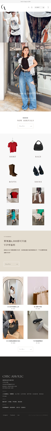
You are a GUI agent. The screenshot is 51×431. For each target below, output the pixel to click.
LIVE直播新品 (5, 394)
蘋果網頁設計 (45, 415)
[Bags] (38, 147)
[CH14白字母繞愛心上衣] (13, 294)
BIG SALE (41, 394)
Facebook (12, 415)
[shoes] (38, 173)
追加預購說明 (5, 407)
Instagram (5, 415)
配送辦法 (23, 407)
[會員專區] (28, 7)
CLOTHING (23, 394)
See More (22, 349)
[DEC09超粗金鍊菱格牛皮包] (13, 328)
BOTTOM (29, 394)
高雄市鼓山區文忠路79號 (8, 380)
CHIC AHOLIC (13, 376)
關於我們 (5, 401)
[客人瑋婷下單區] (37, 294)
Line (18, 415)
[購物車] (31, 7)
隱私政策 (20, 401)
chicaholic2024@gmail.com (9, 384)
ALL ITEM (17, 394)
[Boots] (13, 173)
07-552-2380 (5, 382)
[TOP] (48, 343)
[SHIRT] (13, 147)
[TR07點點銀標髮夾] (37, 328)
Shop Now (22, 126)
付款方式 (18, 407)
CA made (5, 396)
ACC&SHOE (35, 394)
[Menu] (48, 7)
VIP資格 (9, 401)
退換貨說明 (12, 407)
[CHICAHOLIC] (3, 7)
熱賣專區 (12, 394)
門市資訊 (15, 401)
